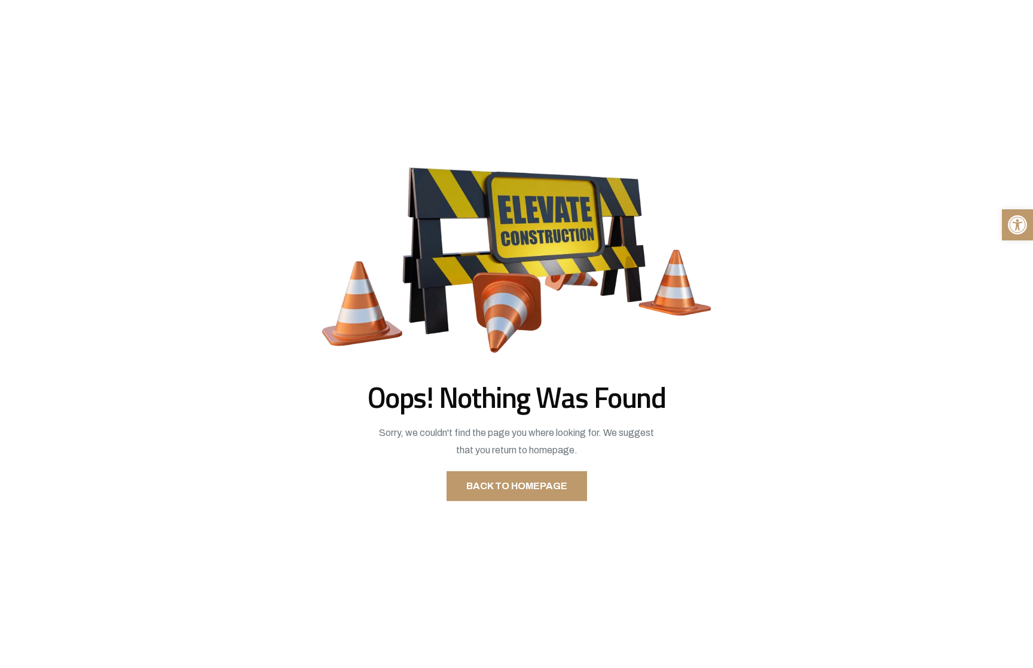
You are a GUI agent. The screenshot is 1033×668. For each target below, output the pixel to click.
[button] (1017, 224)
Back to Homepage (516, 486)
